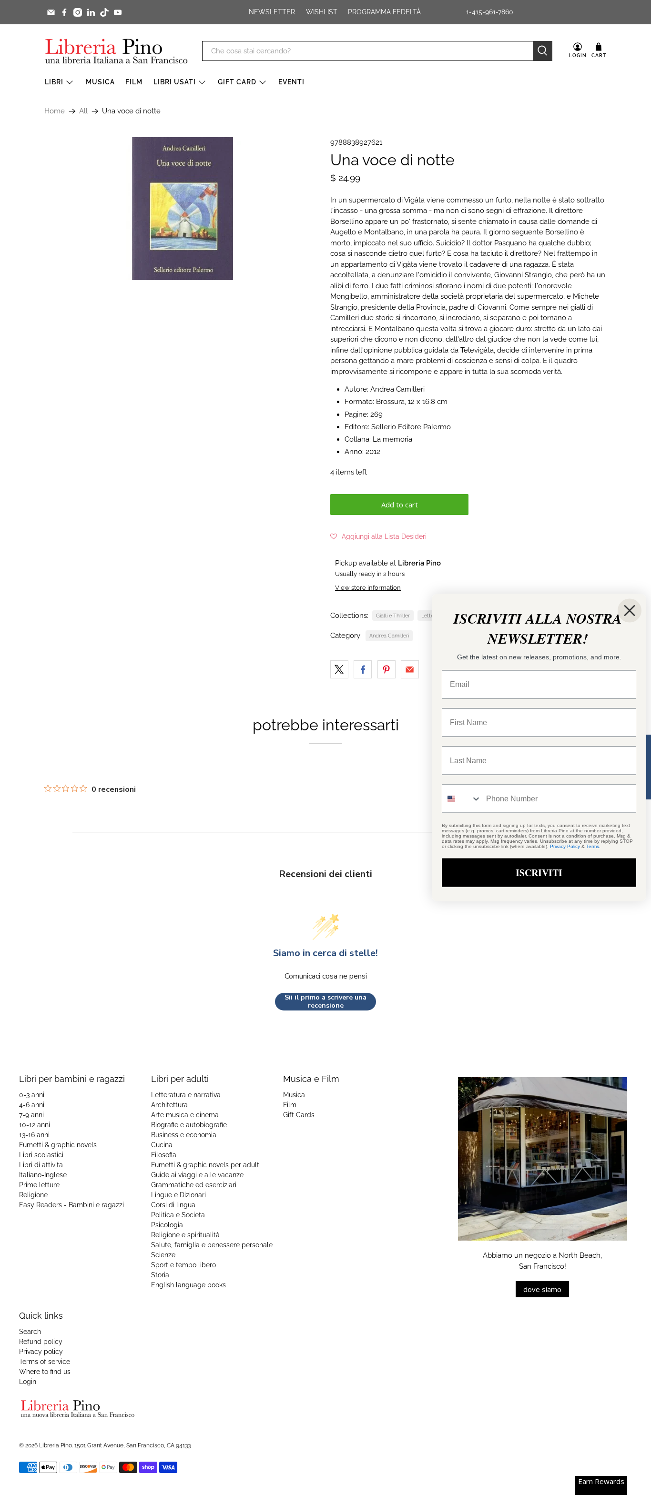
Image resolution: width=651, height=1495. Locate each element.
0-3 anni (31, 1095)
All (83, 111)
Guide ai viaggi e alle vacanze (197, 1175)
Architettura (169, 1105)
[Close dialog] (629, 611)
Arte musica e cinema (185, 1115)
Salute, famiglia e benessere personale (212, 1245)
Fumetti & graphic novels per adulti (206, 1165)
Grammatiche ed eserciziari (193, 1185)
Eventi (291, 82)
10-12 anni (34, 1125)
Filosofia (163, 1155)
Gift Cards (299, 1115)
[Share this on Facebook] (363, 669)
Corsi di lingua (173, 1205)
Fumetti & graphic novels (58, 1145)
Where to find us (45, 1371)
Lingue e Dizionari (178, 1195)
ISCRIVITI (539, 872)
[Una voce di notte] (182, 208)
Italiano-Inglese (43, 1175)
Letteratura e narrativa (186, 1095)
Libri (54, 82)
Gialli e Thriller (393, 615)
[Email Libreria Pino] (51, 12)
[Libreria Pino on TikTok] (104, 12)
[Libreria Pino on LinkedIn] (91, 12)
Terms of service (44, 1361)
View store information (368, 587)
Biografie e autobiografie (189, 1125)
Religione (33, 1195)
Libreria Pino (55, 1445)
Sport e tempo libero (183, 1265)
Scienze (163, 1255)
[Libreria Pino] (116, 51)
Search (30, 1331)
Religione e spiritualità (185, 1235)
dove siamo (542, 1289)
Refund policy (40, 1341)
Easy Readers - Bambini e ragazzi (71, 1205)
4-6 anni (31, 1105)
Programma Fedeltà (384, 12)
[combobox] (461, 799)
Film (133, 82)
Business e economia (183, 1135)
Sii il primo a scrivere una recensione (325, 1001)
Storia (160, 1275)
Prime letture (39, 1185)
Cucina (162, 1145)
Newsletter (272, 12)
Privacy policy (41, 1351)
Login (27, 1381)
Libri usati (174, 82)
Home (54, 111)
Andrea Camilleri (389, 635)
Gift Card (237, 82)
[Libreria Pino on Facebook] (64, 12)
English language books (188, 1285)
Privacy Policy (565, 846)
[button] (378, 536)
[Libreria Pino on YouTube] (117, 12)
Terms (592, 846)
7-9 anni (31, 1115)
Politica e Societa (178, 1215)
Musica (100, 82)
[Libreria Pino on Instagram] (77, 12)
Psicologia (167, 1225)
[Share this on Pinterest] (386, 669)
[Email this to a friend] (410, 669)
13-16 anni (34, 1135)
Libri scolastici (41, 1155)
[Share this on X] (339, 669)
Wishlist (321, 12)
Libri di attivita (41, 1165)
